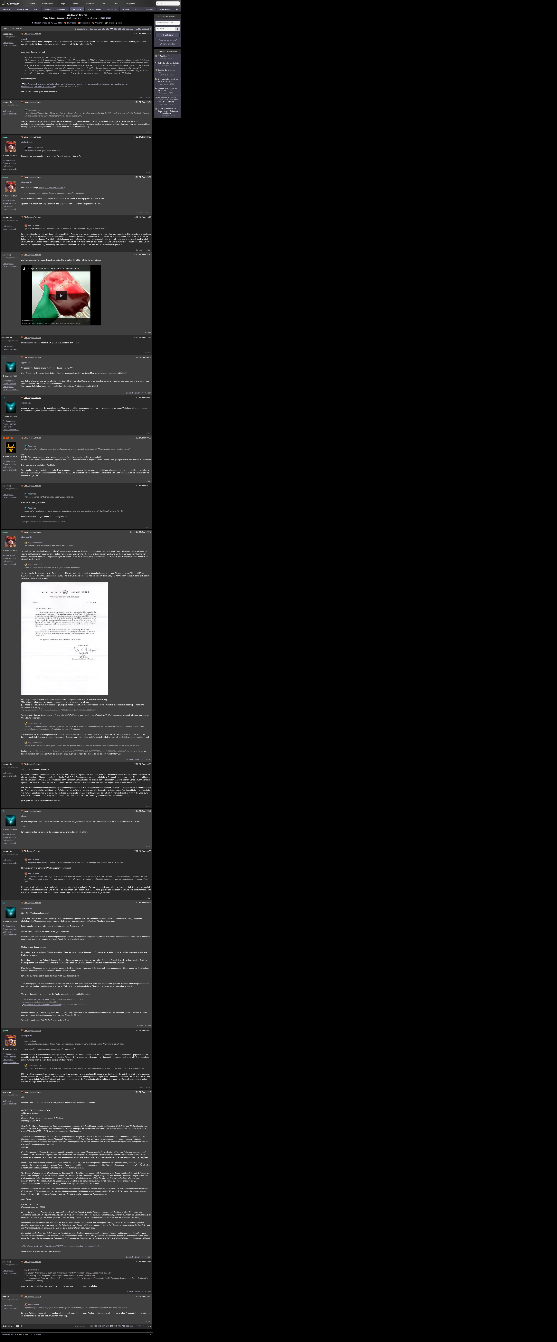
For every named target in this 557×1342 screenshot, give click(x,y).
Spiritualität (77, 9)
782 (107, 29)
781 (103, 29)
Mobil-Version (35, 1334)
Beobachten (85, 23)
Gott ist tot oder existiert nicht (169, 64)
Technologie (111, 9)
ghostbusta (7, 34)
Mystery (48, 9)
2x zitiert (129, 393)
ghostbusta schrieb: (35, 148)
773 (99, 29)
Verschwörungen (94, 9)
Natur (137, 9)
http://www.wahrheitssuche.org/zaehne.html (42, 1004)
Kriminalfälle (62, 9)
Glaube (81, 18)
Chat (104, 4)
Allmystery (13, 3)
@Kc (23, 454)
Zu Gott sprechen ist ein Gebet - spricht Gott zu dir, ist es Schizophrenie (169, 112)
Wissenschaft (22, 9)
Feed (103, 18)
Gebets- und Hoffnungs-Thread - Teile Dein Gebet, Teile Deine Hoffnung (168, 100)
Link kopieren (8, 43)
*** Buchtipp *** (165, 57)
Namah (5, 1297)
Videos (75, 4)
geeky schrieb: (33, 225)
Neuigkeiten (130, 4)
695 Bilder (58, 23)
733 (95, 29)
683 (91, 29)
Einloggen (169, 35)
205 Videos (71, 23)
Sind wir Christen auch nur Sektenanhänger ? (168, 81)
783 (111, 29)
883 (131, 29)
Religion (73, 18)
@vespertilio (26, 182)
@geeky (24, 39)
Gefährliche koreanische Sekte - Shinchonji (167, 90)
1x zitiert (139, 97)
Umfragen (149, 9)
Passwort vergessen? (168, 40)
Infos (120, 23)
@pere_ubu (32, 343)
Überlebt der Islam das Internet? (166, 72)
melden (148, 97)
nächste (145, 29)
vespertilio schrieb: (35, 543)
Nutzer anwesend (167, 17)
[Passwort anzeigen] (177, 30)
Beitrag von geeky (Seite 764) (50, 187)
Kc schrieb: (32, 446)
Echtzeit (31, 4)
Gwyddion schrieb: (35, 110)
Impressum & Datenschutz (11, 1334)
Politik (36, 9)
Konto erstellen (169, 44)
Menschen (7, 9)
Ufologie (125, 9)
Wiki (116, 4)
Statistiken (90, 4)
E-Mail (108, 18)
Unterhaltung (165, 9)
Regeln (26, 1334)
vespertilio (7, 102)
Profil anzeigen (9, 160)
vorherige (81, 29)
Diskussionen (47, 4)
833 (127, 29)
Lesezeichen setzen (11, 46)
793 (123, 29)
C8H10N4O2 (7, 438)
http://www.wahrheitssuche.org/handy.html (42, 999)
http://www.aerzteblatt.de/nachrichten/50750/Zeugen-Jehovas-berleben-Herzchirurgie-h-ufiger (63, 1246)
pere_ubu (6, 255)
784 (115, 29)
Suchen (110, 23)
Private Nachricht (9, 163)
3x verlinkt (139, 759)
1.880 (138, 29)
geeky (5, 137)
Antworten (99, 23)
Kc (3, 358)
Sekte (86, 18)
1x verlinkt (139, 393)
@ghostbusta (26, 142)
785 (119, 29)
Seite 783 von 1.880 (10, 29)
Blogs (63, 4)
